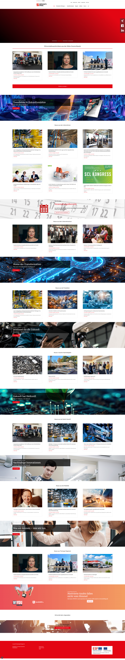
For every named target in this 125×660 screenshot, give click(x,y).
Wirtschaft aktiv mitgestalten (62, 615)
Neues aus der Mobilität (62, 485)
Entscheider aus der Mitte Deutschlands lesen (76, 17)
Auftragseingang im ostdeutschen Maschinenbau (94, 310)
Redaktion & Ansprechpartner (18, 646)
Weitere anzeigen (62, 86)
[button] (2, 658)
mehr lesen (15, 78)
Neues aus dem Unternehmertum (62, 221)
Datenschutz (41, 647)
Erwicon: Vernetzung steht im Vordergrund (93, 245)
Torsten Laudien (17, 74)
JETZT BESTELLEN (71, 25)
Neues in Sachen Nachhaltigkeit (62, 352)
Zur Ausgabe (16, 108)
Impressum (41, 646)
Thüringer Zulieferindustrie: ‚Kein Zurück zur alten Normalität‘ (26, 509)
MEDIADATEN (83, 2)
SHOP (71, 2)
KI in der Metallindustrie (18, 376)
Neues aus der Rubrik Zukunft (62, 419)
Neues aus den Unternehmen (63, 125)
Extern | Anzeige (17, 152)
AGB (40, 648)
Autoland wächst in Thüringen (90, 574)
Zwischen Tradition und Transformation (57, 310)
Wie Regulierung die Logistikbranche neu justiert (94, 509)
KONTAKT (79, 2)
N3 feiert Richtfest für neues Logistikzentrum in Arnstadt (96, 72)
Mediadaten (14, 647)
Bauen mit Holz (52, 376)
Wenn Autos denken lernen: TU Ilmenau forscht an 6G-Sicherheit (97, 444)
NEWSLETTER (75, 2)
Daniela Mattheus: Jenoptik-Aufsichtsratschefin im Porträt (61, 72)
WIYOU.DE (87, 2)
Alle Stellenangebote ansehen (62, 627)
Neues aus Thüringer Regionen (62, 551)
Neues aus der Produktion (62, 288)
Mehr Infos (90, 601)
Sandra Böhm (52, 73)
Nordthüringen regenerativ (89, 376)
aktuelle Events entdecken (62, 212)
